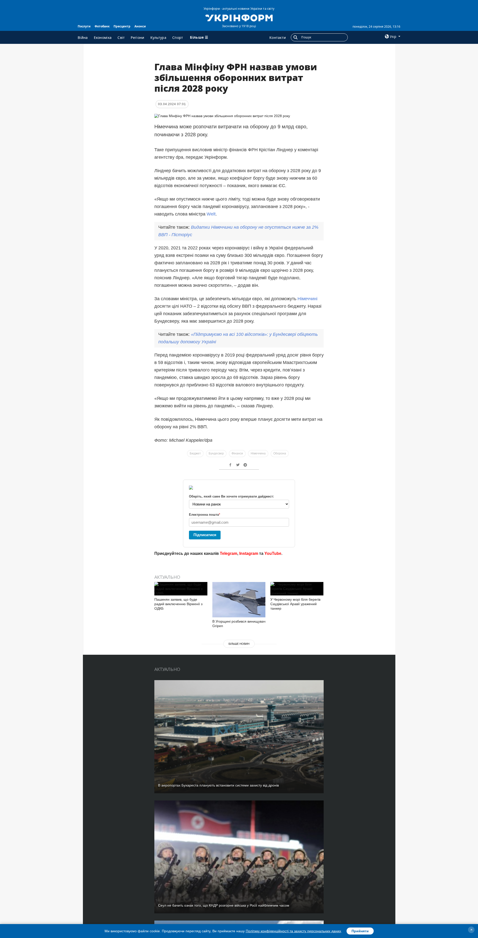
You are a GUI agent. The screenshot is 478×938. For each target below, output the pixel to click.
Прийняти (360, 931)
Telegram (228, 553)
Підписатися (204, 535)
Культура (158, 37)
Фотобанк (102, 26)
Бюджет (195, 453)
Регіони (137, 37)
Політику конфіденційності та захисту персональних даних (293, 931)
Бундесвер (216, 453)
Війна (83, 37)
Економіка (103, 37)
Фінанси (237, 453)
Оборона (279, 453)
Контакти (277, 37)
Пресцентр (122, 26)
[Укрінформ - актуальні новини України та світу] (238, 17)
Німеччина (258, 453)
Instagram (248, 553)
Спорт (177, 37)
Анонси (140, 26)
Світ (121, 37)
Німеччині (307, 298)
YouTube (272, 553)
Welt (211, 214)
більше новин (239, 643)
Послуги (84, 26)
